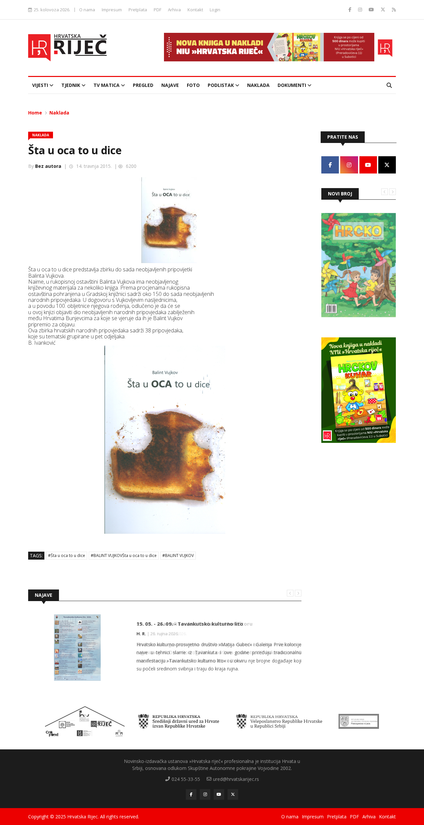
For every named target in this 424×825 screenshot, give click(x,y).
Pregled (143, 85)
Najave (170, 85)
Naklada (258, 85)
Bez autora (48, 166)
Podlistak (221, 85)
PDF (157, 10)
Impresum (112, 10)
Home (35, 112)
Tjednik (71, 85)
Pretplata (138, 10)
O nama (87, 10)
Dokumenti (292, 85)
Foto (193, 85)
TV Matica (107, 85)
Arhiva (174, 10)
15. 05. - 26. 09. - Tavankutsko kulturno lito (189, 623)
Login (215, 10)
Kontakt (195, 10)
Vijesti (40, 85)
